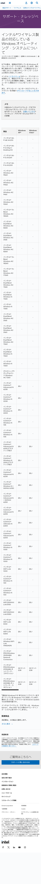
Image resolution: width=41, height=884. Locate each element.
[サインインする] (26, 3)
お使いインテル (29, 111)
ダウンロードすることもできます (20, 92)
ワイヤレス (17, 8)
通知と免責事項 (22, 828)
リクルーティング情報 (9, 800)
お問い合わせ (6, 789)
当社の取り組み (7, 778)
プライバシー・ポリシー (8, 812)
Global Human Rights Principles (27, 831)
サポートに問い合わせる (20, 762)
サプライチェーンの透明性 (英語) (29, 813)
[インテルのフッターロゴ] (6, 842)
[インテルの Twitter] (8, 847)
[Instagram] (24, 847)
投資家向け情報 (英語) (9, 785)
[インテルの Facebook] (3, 847)
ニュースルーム (7, 793)
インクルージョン (7, 782)
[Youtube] (19, 847)
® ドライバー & (14, 76)
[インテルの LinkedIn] (14, 847)
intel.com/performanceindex (15, 826)
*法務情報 (4, 809)
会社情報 (4, 774)
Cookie (23, 809)
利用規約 (23, 805)
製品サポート (7, 8)
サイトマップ (6, 797)
